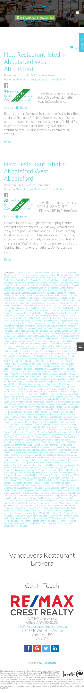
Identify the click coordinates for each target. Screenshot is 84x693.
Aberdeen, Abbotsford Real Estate (41, 275)
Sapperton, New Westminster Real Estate (22, 442)
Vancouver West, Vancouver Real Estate (21, 500)
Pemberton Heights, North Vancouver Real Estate (32, 422)
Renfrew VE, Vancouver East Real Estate (60, 437)
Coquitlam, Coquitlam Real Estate (60, 313)
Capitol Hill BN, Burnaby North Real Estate (39, 290)
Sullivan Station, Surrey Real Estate (59, 472)
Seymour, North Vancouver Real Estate (59, 447)
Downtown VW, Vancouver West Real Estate (48, 323)
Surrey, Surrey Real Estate (49, 477)
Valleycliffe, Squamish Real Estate (65, 493)
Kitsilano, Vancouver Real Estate (25, 379)
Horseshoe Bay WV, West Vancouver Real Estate (55, 368)
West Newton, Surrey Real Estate (25, 510)
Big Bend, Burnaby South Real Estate (38, 280)
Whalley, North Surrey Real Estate (54, 513)
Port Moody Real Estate (43, 432)
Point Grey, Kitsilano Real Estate (52, 427)
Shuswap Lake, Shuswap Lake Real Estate (22, 449)
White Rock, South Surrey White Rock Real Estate (26, 518)
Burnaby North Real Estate (59, 285)
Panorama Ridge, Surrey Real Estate (30, 419)
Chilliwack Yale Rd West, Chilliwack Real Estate (59, 300)
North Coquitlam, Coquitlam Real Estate (56, 409)
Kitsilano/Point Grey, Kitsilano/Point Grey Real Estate (27, 381)
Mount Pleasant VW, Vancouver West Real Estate (25, 404)
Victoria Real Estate (13, 503)
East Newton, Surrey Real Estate (41, 336)
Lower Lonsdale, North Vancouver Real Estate (49, 389)
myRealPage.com (47, 662)
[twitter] (46, 649)
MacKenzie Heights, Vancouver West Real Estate (51, 391)
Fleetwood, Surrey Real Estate (17, 346)
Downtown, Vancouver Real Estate (40, 325)
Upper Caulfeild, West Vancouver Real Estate (24, 487)
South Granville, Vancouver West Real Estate (30, 455)
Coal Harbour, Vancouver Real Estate (60, 305)
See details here (15, 107)
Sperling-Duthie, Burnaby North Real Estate (40, 462)
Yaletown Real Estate (24, 523)
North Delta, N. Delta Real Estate (18, 412)
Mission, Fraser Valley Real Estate (48, 399)
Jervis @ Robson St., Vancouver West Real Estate (25, 371)
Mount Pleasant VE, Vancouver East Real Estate (58, 401)
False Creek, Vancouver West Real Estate (22, 343)
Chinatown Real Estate (15, 303)
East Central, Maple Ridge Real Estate (58, 333)
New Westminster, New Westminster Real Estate (33, 406)
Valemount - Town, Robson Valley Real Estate (30, 493)
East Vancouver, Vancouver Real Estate (31, 338)
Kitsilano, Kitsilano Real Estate (39, 376)
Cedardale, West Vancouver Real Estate (38, 292)
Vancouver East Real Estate (46, 495)
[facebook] (28, 649)
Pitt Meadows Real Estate (26, 427)
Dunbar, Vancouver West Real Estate (36, 328)
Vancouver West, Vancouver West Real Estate (59, 500)
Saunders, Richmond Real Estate (18, 444)
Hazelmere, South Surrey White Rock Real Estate (25, 366)
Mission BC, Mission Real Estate (18, 399)
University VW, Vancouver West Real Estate (56, 485)
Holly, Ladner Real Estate (22, 368)
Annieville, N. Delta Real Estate (60, 277)
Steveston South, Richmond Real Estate (28, 467)
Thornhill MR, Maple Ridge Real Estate (48, 480)
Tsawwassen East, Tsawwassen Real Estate (52, 482)
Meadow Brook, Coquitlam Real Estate (27, 396)
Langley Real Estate (19, 389)
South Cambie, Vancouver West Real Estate (29, 452)
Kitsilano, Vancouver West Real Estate (56, 379)
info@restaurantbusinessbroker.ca (42, 626)
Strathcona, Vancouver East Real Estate (28, 470)
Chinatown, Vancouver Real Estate (41, 303)
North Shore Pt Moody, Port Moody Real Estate (54, 412)
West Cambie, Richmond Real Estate (31, 505)
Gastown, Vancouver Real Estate (54, 351)
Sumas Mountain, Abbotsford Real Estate (22, 475)
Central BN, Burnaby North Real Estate (43, 295)
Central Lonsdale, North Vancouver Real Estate (44, 298)
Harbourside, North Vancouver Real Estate (22, 363)
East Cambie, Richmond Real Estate (26, 333)
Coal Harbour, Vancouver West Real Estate (22, 308)
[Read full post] (19, 95)
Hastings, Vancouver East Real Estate (58, 363)
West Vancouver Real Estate (53, 510)
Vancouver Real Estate (38, 498)
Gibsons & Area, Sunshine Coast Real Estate (49, 353)
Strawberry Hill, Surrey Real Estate (61, 470)
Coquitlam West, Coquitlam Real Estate (28, 313)
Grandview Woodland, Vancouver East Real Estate (50, 358)
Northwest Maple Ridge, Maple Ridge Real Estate (32, 417)
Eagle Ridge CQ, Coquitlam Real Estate (32, 330)
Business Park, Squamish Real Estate (43, 287)
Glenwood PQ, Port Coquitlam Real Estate (42, 356)
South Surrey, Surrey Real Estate (34, 460)
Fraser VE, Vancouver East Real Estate (59, 348)
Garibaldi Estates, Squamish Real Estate (21, 351)
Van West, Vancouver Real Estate (19, 495)
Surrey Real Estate (28, 477)
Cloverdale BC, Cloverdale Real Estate (27, 305)
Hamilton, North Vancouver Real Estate (54, 361)
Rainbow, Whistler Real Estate (28, 437)
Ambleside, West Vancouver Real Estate (28, 277)
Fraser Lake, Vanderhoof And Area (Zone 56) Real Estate (38, 347)
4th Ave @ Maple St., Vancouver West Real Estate (37, 272)
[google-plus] (37, 649)
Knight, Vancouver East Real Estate (35, 384)
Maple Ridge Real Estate (39, 394)
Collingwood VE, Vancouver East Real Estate (23, 310)
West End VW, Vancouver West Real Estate (30, 508)
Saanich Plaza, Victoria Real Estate (56, 439)
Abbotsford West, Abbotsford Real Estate (40, 79)
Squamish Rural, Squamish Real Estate (40, 465)
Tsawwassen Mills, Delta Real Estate (20, 485)
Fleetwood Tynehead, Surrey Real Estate (58, 343)
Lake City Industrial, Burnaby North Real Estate (32, 386)
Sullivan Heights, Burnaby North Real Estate (23, 472)
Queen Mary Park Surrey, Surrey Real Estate (30, 434)
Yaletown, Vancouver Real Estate (48, 523)
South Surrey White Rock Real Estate (31, 457)
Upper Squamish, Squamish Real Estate (28, 490)
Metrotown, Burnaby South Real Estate (62, 396)
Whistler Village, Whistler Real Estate (32, 515)
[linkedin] (55, 649)
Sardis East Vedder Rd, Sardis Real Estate (60, 442)
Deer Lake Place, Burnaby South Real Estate (43, 318)
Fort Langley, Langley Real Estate (45, 346)
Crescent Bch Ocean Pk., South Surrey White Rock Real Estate (31, 315)
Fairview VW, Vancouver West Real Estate (29, 341)
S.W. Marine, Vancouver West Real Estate (22, 439)
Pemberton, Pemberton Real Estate (39, 424)
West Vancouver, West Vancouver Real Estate (38, 511)
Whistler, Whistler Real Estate (63, 515)
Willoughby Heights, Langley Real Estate (39, 520)
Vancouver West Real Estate (61, 498)
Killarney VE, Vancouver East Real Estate (28, 374)
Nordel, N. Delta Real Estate (67, 406)
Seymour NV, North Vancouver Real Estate (22, 447)
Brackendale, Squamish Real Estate (30, 282)
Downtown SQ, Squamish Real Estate (48, 320)
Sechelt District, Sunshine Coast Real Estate (52, 444)
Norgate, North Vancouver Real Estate (21, 409)
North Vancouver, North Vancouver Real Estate (24, 414)
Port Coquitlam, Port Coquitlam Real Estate (48, 429)
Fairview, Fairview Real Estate (62, 341)
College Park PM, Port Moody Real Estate (60, 308)
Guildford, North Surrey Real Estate (20, 361)
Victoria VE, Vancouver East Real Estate (40, 503)
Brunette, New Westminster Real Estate (28, 285)
